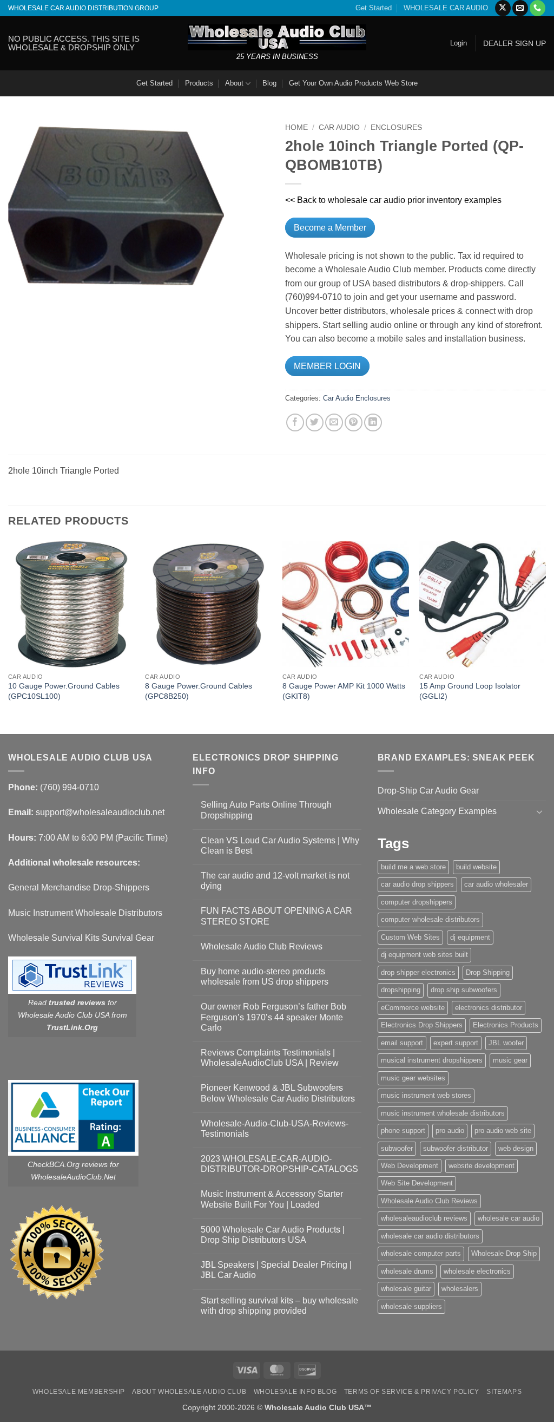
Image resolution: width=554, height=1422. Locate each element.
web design (515, 1148)
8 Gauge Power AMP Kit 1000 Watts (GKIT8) (343, 690)
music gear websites (413, 1078)
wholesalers (459, 1289)
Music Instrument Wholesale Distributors (85, 913)
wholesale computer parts (421, 1253)
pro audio (450, 1130)
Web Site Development (417, 1183)
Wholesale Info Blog (295, 1391)
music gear (510, 1060)
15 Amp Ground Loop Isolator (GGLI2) (469, 690)
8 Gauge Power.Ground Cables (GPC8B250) (198, 690)
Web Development (409, 1166)
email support (402, 1043)
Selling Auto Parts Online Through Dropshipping (266, 810)
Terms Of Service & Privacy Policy (411, 1391)
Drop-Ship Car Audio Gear (428, 790)
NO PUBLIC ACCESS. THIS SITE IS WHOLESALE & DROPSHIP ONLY (74, 43)
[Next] (545, 636)
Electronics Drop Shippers (422, 1025)
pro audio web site (502, 1130)
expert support (455, 1043)
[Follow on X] (503, 8)
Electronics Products (505, 1025)
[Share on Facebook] (295, 422)
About (234, 83)
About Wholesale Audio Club (189, 1391)
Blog (269, 83)
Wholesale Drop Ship (504, 1253)
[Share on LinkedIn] (373, 422)
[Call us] (537, 8)
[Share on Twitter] (315, 422)
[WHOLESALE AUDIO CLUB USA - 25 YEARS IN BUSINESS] (277, 37)
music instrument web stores (426, 1095)
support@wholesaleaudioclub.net (100, 812)
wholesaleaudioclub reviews (424, 1218)
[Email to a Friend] (334, 422)
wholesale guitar (406, 1289)
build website (476, 867)
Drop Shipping (488, 972)
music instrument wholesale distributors (443, 1113)
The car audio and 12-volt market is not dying (275, 880)
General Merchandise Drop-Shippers (78, 887)
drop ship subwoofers (464, 990)
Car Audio (339, 127)
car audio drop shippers (417, 884)
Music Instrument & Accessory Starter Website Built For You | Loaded (272, 1199)
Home (296, 127)
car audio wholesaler (496, 884)
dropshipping (400, 990)
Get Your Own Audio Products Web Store (353, 83)
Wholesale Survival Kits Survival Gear (81, 937)
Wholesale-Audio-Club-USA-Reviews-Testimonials (274, 1128)
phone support (403, 1130)
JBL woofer (506, 1043)
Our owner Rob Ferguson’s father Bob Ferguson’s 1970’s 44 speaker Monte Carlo (273, 1017)
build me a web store (413, 867)
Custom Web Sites (410, 937)
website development (482, 1166)
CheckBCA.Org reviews (68, 1164)
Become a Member (330, 227)
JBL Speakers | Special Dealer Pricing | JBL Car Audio (276, 1270)
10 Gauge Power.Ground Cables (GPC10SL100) (64, 690)
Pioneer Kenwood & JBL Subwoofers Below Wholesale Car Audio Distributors (278, 1093)
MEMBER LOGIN (327, 366)
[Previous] (9, 636)
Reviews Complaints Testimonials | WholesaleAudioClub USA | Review (270, 1057)
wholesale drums (407, 1271)
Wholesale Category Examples (437, 811)
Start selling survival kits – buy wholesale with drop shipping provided (279, 1305)
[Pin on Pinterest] (353, 422)
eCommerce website (413, 1008)
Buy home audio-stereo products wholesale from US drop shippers (264, 976)
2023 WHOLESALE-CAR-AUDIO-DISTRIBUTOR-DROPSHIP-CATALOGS (279, 1164)
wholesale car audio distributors (430, 1236)
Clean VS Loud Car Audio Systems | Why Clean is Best (280, 845)
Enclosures (396, 127)
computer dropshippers (416, 902)
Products (199, 83)
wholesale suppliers (411, 1306)
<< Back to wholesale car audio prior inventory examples (393, 200)
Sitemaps (504, 1391)
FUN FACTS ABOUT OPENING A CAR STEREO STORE (276, 916)
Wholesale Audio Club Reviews (261, 946)
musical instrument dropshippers (432, 1060)
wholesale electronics (477, 1271)
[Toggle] (539, 811)
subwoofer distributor (455, 1148)
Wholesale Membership (78, 1391)
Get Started (373, 8)
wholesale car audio (508, 1218)
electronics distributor (488, 1008)
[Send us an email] (520, 8)
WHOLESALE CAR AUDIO (446, 8)
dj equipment (470, 937)
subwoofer (397, 1148)
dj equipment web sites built (424, 955)
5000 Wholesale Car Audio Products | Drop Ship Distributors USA (273, 1234)
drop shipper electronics (418, 972)
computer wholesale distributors (430, 919)
